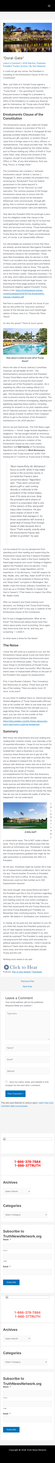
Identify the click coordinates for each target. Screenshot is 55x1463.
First (5, 1250)
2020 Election (28, 63)
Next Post (27, 987)
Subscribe (11, 1282)
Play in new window (21, 972)
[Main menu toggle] (49, 6)
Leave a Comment (12, 63)
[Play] (21, 967)
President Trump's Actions (15, 66)
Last (5, 1261)
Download (37, 972)
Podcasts (41, 63)
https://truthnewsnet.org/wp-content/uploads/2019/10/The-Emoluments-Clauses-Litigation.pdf (24, 293)
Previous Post (27, 981)
